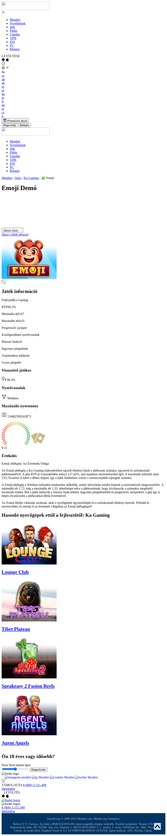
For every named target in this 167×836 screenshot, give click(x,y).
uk (3, 79)
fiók (12, 27)
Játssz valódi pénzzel (15, 234)
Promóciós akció (17, 120)
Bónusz (15, 49)
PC (12, 45)
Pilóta (13, 30)
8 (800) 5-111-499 (34, 785)
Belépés (24, 125)
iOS (12, 41)
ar (3, 108)
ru (3, 75)
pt (3, 86)
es (3, 97)
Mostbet (15, 19)
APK (13, 38)
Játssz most (11, 230)
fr (3, 101)
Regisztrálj (9, 125)
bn (3, 94)
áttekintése (8, 788)
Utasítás (15, 34)
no (3, 105)
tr (2, 116)
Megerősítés (38, 769)
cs (3, 112)
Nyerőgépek (18, 23)
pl (3, 90)
